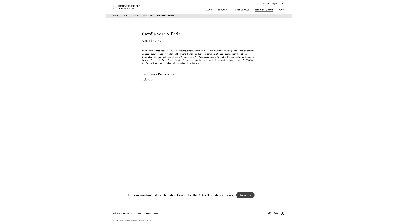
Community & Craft (264, 10)
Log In (274, 3)
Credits (148, 221)
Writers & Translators (143, 16)
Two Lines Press (241, 10)
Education (223, 10)
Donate (266, 3)
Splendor (147, 79)
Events (209, 10)
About (282, 10)
